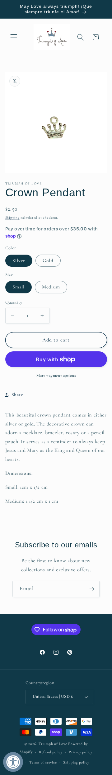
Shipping (12, 218)
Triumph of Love (53, 744)
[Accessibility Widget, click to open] (13, 762)
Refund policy (51, 752)
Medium (51, 287)
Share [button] (17, 394)
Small (18, 287)
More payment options (56, 375)
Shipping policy (76, 762)
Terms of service (43, 762)
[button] (13, 37)
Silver (19, 260)
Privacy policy (80, 752)
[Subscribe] (91, 589)
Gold (48, 260)
